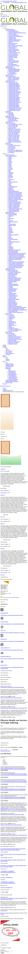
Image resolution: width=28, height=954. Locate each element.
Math (9, 170)
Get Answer (15, 749)
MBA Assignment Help (13, 271)
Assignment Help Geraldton (14, 110)
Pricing (4, 345)
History (9, 159)
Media (9, 180)
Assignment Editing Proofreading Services (17, 32)
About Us (3, 854)
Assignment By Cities (10, 80)
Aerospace (10, 242)
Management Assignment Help (14, 278)
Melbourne (10, 859)
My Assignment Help (12, 53)
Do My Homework (12, 119)
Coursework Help (9, 75)
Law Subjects (8, 313)
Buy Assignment (11, 44)
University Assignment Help (14, 52)
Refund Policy (3, 865)
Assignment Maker (12, 51)
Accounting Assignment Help (14, 272)
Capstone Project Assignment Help (15, 36)
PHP (9, 226)
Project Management (12, 274)
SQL (9, 222)
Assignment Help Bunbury (13, 100)
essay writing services (16, 808)
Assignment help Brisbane (13, 84)
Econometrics (11, 179)
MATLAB (10, 238)
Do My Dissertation (12, 73)
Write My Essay (11, 146)
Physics (9, 163)
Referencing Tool (11, 370)
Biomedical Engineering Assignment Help (17, 253)
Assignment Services (10, 29)
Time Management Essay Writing (15, 339)
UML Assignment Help (13, 252)
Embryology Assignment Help (14, 198)
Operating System (12, 225)
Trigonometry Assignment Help (14, 203)
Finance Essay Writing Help (14, 338)
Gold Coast (23, 859)
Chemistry (10, 161)
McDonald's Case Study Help (14, 129)
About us (8, 349)
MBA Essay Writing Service (14, 341)
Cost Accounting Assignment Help (15, 195)
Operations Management (13, 285)
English (9, 157)
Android (10, 227)
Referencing (8, 368)
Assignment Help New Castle (14, 109)
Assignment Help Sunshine (14, 98)
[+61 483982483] (1, 2)
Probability (10, 176)
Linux (9, 237)
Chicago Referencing (12, 376)
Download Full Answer (5, 750)
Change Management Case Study (15, 124)
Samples (7, 359)
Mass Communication (12, 181)
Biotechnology (11, 190)
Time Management (12, 298)
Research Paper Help (12, 46)
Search (2, 14)
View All (9, 686)
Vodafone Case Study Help (14, 136)
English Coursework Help (13, 77)
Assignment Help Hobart (13, 104)
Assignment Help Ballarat (13, 106)
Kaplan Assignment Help (13, 191)
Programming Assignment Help (14, 259)
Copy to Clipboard (4, 770)
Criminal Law (11, 315)
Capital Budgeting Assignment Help (15, 312)
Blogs (4, 355)
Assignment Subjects (10, 154)
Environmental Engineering (14, 241)
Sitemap (10, 866)
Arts (9, 178)
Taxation (10, 292)
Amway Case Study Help (13, 137)
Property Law (11, 323)
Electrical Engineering (12, 221)
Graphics (10, 228)
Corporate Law (11, 318)
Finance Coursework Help (13, 78)
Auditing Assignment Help (13, 211)
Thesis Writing (11, 114)
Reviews (5, 383)
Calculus (10, 183)
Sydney (2, 859)
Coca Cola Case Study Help (14, 132)
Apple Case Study (12, 127)
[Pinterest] (7, 875)
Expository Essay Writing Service (15, 151)
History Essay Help (12, 340)
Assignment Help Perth (13, 90)
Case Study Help (9, 122)
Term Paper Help (11, 48)
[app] (3, 887)
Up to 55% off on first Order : (8, 1)
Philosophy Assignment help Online (15, 199)
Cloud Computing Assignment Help (15, 262)
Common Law (11, 327)
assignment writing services (6, 808)
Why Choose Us (9, 350)
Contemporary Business (13, 328)
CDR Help (10, 42)
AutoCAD (10, 246)
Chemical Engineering (13, 239)
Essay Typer (8, 367)
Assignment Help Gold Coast (14, 89)
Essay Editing (11, 152)
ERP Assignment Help (13, 311)
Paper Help (10, 58)
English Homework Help (13, 118)
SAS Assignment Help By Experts (15, 266)
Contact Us (11, 854)
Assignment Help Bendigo (13, 105)
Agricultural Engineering (13, 234)
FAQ (15, 854)
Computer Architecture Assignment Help (16, 257)
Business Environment (13, 284)
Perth (2, 861)
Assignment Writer (12, 38)
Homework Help (4, 849)
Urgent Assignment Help (13, 35)
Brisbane (6, 859)
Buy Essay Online (12, 147)
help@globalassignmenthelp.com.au (19, 2)
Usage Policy (6, 866)
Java (9, 219)
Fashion (10, 165)
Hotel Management (12, 289)
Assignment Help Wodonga (14, 99)
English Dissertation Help (13, 71)
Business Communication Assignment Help (17, 307)
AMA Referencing (12, 375)
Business (10, 282)
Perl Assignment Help (12, 200)
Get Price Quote (4, 604)
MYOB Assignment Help (13, 40)
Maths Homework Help (13, 120)
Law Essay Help (11, 334)
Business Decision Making (13, 299)
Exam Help (10, 63)
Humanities (10, 177)
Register (2, 25)
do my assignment (19, 804)
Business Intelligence (12, 303)
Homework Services (10, 116)
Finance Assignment (12, 276)
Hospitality (10, 286)
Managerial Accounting (13, 273)
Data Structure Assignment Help (15, 267)
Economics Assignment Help (14, 279)
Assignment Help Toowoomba (14, 102)
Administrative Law (12, 325)
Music (9, 184)
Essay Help (8, 143)
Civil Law (10, 319)
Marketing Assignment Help (14, 280)
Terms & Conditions (19, 865)
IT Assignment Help (12, 214)
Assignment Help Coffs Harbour (15, 107)
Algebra (10, 174)
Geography (10, 168)
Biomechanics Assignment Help (14, 194)
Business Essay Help (12, 343)
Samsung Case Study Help (13, 134)
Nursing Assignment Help (13, 207)
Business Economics (12, 305)
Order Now (8, 386)
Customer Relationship (13, 295)
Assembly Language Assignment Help (16, 265)
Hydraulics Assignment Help (14, 201)
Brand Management (12, 281)
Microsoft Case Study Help (14, 131)
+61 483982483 (6, 2)
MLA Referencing (12, 373)
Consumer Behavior (12, 293)
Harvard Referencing (12, 374)
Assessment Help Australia (13, 65)
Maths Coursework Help (13, 79)
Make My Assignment (12, 43)
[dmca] (4, 907)
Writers (4, 346)
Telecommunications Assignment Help (16, 261)
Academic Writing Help (13, 49)
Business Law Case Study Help (14, 141)
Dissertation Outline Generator (12, 381)
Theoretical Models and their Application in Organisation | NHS (14, 708)
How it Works (9, 352)
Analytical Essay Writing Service (15, 150)
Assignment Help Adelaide (13, 86)
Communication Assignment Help (15, 208)
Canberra (18, 859)
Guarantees (8, 354)
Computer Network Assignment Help (16, 255)
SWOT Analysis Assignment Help (15, 45)
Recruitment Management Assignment (16, 308)
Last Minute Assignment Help (14, 39)
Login (5, 25)
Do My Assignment (12, 33)
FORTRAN (10, 247)
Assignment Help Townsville (14, 91)
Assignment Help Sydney (13, 83)
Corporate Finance (12, 296)
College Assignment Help (13, 60)
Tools (4, 361)
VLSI (9, 245)
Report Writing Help (12, 64)
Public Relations (11, 300)
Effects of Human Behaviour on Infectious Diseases (11, 697)
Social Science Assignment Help (15, 193)
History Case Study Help (13, 139)
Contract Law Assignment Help (14, 329)
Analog (9, 244)
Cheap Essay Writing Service (14, 145)
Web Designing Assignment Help (15, 258)
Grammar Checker (9, 366)
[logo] (14, 12)
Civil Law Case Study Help (14, 130)
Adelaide (14, 859)
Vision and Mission (10, 353)
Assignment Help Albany (13, 103)
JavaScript (10, 231)
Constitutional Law (12, 322)
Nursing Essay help (12, 335)
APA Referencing (12, 372)
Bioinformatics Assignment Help (15, 192)
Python (9, 235)
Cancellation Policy (11, 865)
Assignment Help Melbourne (14, 85)
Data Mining (11, 232)
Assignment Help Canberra (14, 87)
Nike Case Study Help (13, 125)
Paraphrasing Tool (9, 363)
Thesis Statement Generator (11, 380)
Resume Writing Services (13, 31)
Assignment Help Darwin (13, 94)
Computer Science (12, 224)
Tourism (10, 158)
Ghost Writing (11, 59)
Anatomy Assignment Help (14, 204)
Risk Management (12, 291)
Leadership (10, 287)
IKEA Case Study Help (13, 133)
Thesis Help (8, 111)
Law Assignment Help (13, 331)
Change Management (12, 288)
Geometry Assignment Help (14, 205)
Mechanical (10, 215)
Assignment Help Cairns (13, 96)
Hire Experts (23, 854)
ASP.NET (10, 230)
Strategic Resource (12, 301)
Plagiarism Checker (10, 365)
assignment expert (12, 37)
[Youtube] (5, 875)
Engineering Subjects (10, 212)
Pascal (9, 240)
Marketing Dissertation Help (14, 69)
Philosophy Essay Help (13, 342)
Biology (10, 164)
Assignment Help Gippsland (14, 97)
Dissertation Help (9, 66)
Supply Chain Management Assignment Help (17, 309)
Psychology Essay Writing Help (14, 336)
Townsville (5, 861)
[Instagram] (1, 875)
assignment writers (4, 807)
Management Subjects (10, 268)
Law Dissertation (11, 72)
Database (10, 260)
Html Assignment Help (13, 251)
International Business (12, 302)
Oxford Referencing (12, 377)
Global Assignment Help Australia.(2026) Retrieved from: (13, 768)
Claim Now (3, 468)
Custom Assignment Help (13, 210)
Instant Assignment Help (13, 55)
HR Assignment (11, 275)
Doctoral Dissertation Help (13, 70)
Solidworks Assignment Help (14, 249)
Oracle (9, 233)
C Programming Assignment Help (15, 264)
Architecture (10, 172)
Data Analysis (11, 187)
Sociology (10, 167)
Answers (7, 360)
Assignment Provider (12, 56)
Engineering (10, 218)
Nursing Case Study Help (13, 138)
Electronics (10, 220)
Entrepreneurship (11, 294)
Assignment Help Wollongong (14, 92)
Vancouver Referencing (13, 379)
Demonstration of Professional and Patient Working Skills (12, 687)
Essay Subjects (9, 332)
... (17, 694)
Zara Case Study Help (12, 126)
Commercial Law (11, 316)
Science (10, 160)
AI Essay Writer (9, 382)
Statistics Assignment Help (13, 206)
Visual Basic (10, 248)
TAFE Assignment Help (13, 62)
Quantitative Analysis (12, 186)
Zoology (10, 185)
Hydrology (10, 188)
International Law (12, 321)
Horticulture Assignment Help (14, 197)
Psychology (10, 173)
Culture (9, 166)
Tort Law (10, 320)
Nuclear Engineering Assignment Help (16, 254)
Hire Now (3, 495)
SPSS (9, 171)
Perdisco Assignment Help (13, 50)
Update (2, 952)
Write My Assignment (12, 57)
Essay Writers (11, 149)
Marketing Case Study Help (14, 140)
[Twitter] (3, 875)
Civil (9, 217)
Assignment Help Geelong (13, 93)
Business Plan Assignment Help (14, 306)
